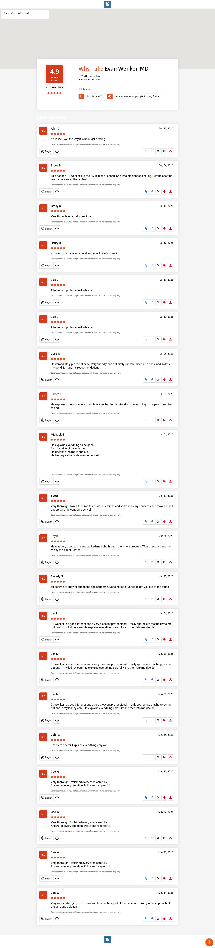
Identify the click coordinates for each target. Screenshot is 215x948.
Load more (108, 930)
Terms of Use (105, 946)
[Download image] (170, 151)
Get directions (85, 89)
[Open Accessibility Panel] (209, 942)
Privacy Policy (121, 946)
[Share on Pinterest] (164, 151)
